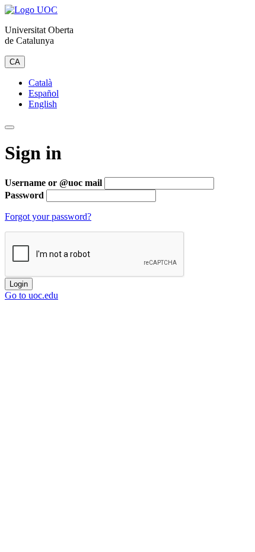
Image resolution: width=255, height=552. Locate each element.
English (42, 104)
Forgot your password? (48, 216)
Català (40, 83)
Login (18, 284)
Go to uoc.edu (31, 295)
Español (43, 93)
